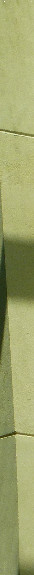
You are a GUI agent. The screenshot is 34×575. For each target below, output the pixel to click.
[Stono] (4, 1)
